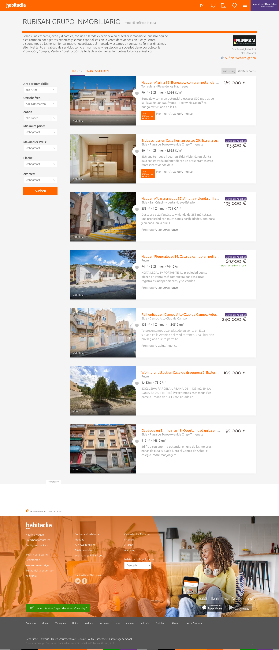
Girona (45, 623)
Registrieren (33, 559)
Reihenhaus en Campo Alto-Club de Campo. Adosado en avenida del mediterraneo (204, 314)
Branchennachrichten (38, 539)
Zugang (128, 544)
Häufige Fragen (35, 534)
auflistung (229, 71)
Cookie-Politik (86, 638)
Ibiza (117, 623)
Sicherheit (101, 638)
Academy (129, 550)
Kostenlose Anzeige (37, 565)
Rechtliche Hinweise (37, 638)
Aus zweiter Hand (85, 544)
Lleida (75, 623)
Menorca (104, 623)
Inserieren (130, 539)
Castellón (160, 623)
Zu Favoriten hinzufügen (137, 92)
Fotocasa (51, 643)
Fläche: (28, 158)
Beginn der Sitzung (37, 554)
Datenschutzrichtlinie (63, 638)
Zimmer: (29, 174)
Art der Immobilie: (36, 83)
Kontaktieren (98, 70)
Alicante (176, 623)
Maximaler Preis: (34, 142)
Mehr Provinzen (195, 623)
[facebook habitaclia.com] (84, 581)
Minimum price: (34, 126)
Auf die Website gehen (240, 58)
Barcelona (31, 623)
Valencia (145, 623)
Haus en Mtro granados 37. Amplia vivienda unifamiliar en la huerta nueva (197, 198)
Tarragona (60, 623)
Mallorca (89, 623)
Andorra (130, 623)
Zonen (27, 112)
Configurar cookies (37, 545)
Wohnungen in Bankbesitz (90, 555)
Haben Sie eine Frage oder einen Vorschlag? (61, 608)
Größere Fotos (246, 71)
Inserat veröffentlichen (264, 5)
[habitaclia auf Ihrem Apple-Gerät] (214, 610)
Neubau (79, 539)
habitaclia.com (27, 510)
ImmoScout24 (79, 643)
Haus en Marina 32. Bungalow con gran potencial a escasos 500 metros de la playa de (206, 82)
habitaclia (45, 526)
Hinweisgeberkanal (120, 638)
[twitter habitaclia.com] (78, 581)
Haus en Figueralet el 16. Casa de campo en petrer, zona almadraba (192, 256)
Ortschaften (31, 97)
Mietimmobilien (84, 550)
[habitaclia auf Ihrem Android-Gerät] (240, 610)
